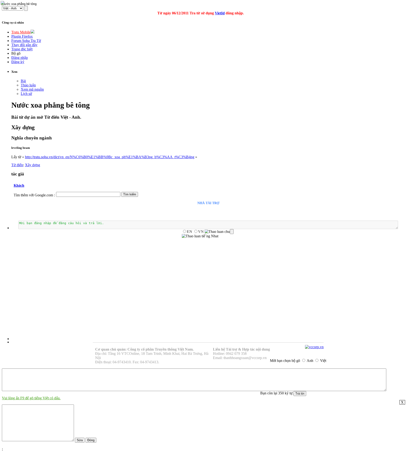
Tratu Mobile (21, 32)
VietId (220, 13)
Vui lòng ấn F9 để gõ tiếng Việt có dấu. (31, 398)
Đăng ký (17, 62)
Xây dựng (32, 165)
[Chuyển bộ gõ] (3, 3)
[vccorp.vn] (314, 347)
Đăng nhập (19, 58)
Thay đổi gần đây (24, 45)
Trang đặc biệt (22, 49)
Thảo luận (28, 85)
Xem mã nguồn (32, 89)
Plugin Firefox (22, 36)
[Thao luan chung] (219, 232)
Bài (23, 81)
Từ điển (17, 165)
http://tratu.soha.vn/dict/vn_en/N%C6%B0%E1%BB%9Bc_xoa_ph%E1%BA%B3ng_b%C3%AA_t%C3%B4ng (109, 157)
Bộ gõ (15, 53)
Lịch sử (26, 94)
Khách (19, 185)
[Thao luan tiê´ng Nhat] (200, 236)
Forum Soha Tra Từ (26, 41)
